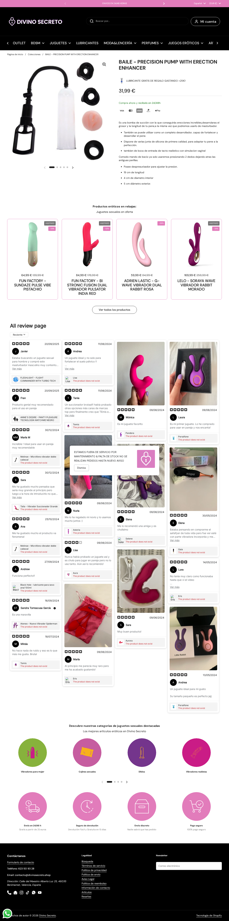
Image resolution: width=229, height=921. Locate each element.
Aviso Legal (88, 879)
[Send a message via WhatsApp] (7, 913)
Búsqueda (87, 861)
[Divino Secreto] (35, 21)
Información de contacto (96, 887)
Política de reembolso (94, 883)
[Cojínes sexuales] (87, 752)
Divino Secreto (47, 915)
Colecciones (34, 54)
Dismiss (81, 467)
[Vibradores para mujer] (32, 752)
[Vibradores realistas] (196, 752)
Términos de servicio (93, 865)
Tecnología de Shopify (209, 915)
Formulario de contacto (20, 862)
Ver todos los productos (114, 310)
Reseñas (86, 896)
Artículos (87, 892)
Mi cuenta (208, 21)
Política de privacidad (94, 870)
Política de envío (91, 874)
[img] (20, 344)
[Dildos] (142, 752)
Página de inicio (15, 54)
